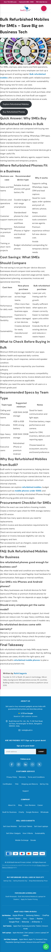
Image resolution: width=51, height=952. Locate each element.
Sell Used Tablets (25, 826)
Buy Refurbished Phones (14, 112)
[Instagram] (18, 764)
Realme (40, 918)
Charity (21, 812)
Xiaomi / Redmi (14, 918)
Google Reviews (32, 812)
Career (40, 805)
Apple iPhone (18, 915)
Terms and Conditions (36, 777)
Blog (20, 805)
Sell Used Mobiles (10, 826)
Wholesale (44, 812)
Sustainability (40, 833)
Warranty (22, 777)
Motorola (25, 922)
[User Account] (44, 8)
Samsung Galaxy (33, 915)
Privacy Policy (12, 777)
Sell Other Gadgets (13, 833)
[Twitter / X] (39, 764)
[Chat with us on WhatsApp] (46, 947)
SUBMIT (41, 751)
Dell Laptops (29, 933)
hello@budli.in (27, 730)
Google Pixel (14, 922)
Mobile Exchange (21, 840)
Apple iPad (17, 926)
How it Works (28, 833)
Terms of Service (7, 867)
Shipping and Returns (29, 784)
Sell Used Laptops (41, 826)
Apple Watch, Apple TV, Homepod (30, 939)
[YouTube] (32, 764)
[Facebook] (11, 764)
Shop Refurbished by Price (38, 881)
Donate (33, 840)
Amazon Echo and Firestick (36, 942)
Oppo (31, 918)
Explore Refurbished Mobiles (16, 104)
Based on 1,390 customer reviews (25, 716)
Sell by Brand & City (20, 881)
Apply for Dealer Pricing (29, 899)
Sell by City (44, 784)
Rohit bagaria (20, 673)
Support (26, 791)
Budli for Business (9, 812)
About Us (11, 805)
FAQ (16, 784)
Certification (7, 784)
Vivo (25, 918)
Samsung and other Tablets (31, 926)
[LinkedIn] (25, 764)
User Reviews (30, 805)
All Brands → (37, 922)
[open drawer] (7, 8)
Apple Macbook (18, 933)
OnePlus (45, 915)
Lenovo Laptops (40, 933)
